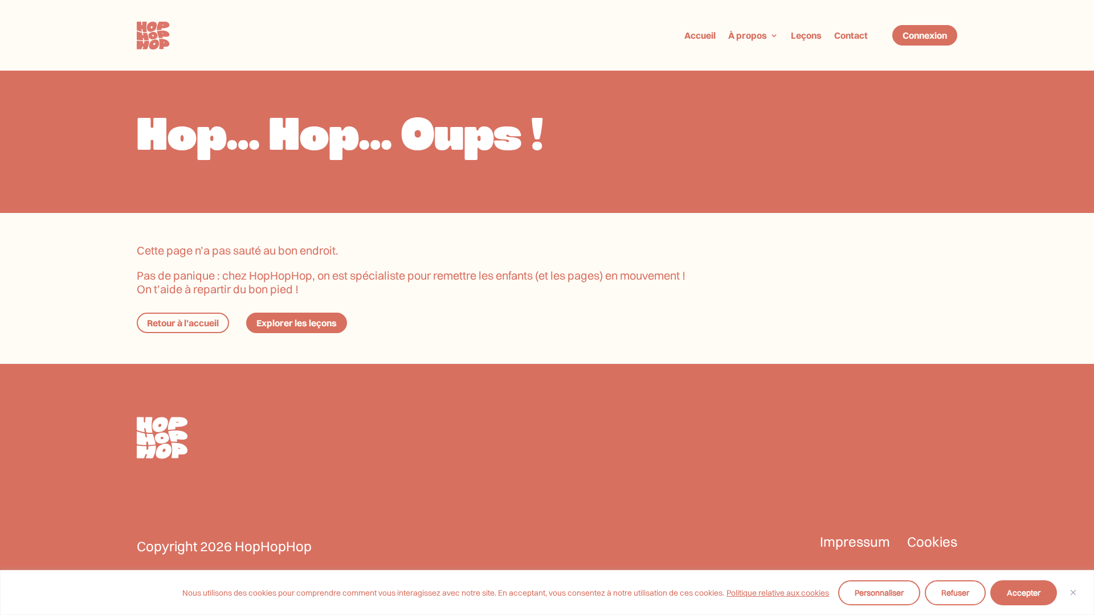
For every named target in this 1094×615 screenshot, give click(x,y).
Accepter (1023, 593)
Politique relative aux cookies (777, 593)
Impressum (855, 541)
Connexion (925, 35)
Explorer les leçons (296, 323)
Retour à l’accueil (183, 323)
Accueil (700, 35)
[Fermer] (1073, 593)
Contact (851, 35)
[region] (547, 592)
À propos (747, 35)
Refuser (955, 593)
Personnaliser (879, 593)
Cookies (932, 541)
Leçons (806, 35)
